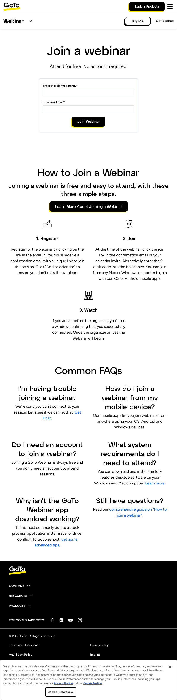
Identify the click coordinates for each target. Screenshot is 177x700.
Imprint (95, 655)
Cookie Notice (92, 683)
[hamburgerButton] (170, 6)
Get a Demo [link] (165, 21)
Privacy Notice (63, 683)
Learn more (154, 483)
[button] (19, 585)
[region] (88, 680)
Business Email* (54, 102)
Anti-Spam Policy (20, 655)
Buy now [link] (138, 21)
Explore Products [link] (147, 6)
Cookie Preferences (60, 692)
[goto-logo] (88, 570)
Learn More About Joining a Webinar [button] (88, 206)
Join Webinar (88, 121)
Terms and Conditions (23, 645)
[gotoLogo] (11, 6)
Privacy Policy (99, 645)
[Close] (170, 667)
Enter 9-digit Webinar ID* (60, 86)
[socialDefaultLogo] (52, 620)
